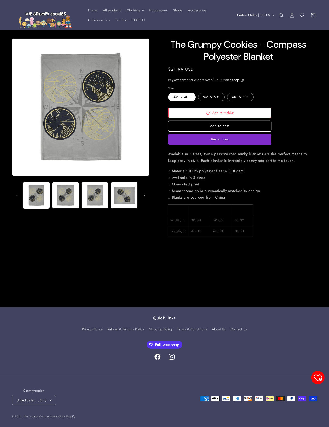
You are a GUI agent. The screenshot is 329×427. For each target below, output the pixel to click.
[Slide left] (17, 195)
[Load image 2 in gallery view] (65, 195)
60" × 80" (240, 97)
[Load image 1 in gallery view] (36, 195)
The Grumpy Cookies (36, 416)
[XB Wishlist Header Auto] (302, 15)
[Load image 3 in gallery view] (95, 195)
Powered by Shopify (62, 416)
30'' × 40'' (182, 97)
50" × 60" (211, 97)
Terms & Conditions (192, 329)
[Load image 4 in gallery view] (124, 195)
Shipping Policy (160, 329)
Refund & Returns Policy (125, 329)
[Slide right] (144, 195)
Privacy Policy (92, 329)
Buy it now (220, 139)
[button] (135, 10)
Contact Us (239, 329)
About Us (219, 329)
